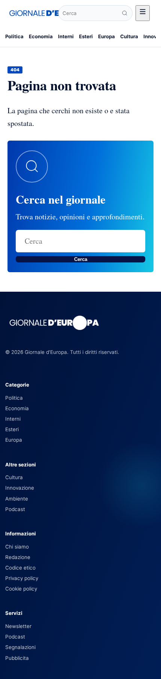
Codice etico (20, 568)
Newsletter (18, 626)
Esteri (86, 36)
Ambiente (16, 499)
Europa (106, 36)
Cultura (129, 36)
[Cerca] (124, 13)
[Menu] (143, 13)
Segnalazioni (20, 647)
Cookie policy (21, 589)
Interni (66, 36)
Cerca (80, 259)
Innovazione (19, 488)
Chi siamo (17, 547)
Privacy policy (21, 578)
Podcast (15, 509)
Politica (14, 36)
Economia (41, 36)
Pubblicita (17, 658)
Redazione (17, 557)
